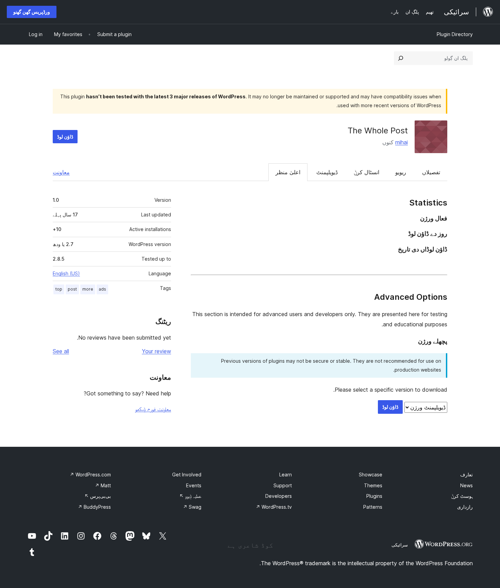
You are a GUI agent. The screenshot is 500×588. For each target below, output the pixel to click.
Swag (192, 507)
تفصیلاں (431, 172)
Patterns (372, 507)
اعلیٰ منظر (288, 172)
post (72, 289)
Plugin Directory (455, 34)
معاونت (61, 172)
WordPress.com (90, 474)
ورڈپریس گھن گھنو (31, 12)
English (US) (66, 273)
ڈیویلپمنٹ (327, 172)
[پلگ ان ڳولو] (400, 58)
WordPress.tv (274, 507)
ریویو (400, 172)
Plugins (374, 496)
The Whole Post (378, 130)
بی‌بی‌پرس (97, 496)
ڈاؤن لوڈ (65, 137)
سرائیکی (399, 545)
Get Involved (186, 474)
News (466, 485)
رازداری (465, 507)
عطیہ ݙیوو (190, 496)
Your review (156, 351)
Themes (373, 485)
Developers (278, 496)
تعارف (466, 474)
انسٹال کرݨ (366, 172)
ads (102, 289)
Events (193, 485)
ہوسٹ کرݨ (462, 496)
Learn (285, 474)
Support (282, 485)
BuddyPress (94, 507)
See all (61, 351)
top (58, 289)
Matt (103, 485)
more (87, 289)
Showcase (370, 474)
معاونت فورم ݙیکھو (153, 409)
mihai (401, 142)
